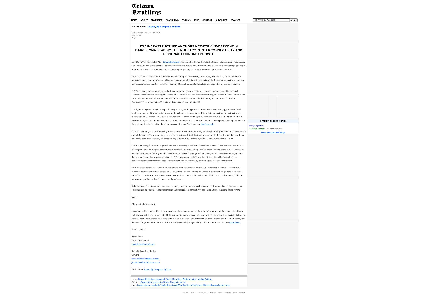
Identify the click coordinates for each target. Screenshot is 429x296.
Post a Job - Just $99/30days (273, 132)
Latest (151, 26)
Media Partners (224, 292)
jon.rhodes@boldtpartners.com (146, 262)
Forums (186, 20)
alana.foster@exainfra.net (143, 243)
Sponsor (236, 20)
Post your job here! (256, 125)
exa (140, 35)
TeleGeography (207, 123)
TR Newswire (146, 9)
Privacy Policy (239, 292)
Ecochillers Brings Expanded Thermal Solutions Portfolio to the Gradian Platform (175, 278)
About (144, 20)
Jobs (196, 20)
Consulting (172, 20)
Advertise (156, 20)
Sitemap (212, 292)
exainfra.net (234, 222)
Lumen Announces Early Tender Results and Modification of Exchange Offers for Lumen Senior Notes (183, 284)
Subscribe (221, 20)
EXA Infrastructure (171, 61)
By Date (176, 26)
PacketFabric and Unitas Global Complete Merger (163, 281)
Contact (207, 20)
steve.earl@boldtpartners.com (145, 258)
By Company (163, 26)
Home (134, 20)
